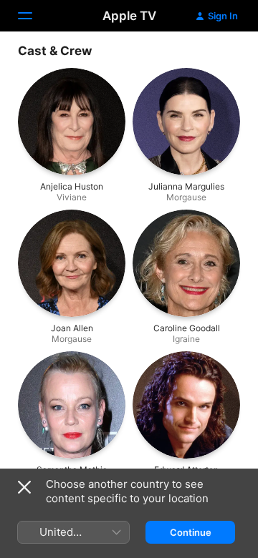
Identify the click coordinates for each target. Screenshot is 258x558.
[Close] (24, 487)
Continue (190, 532)
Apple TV (129, 16)
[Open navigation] (33, 15)
